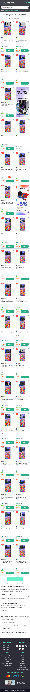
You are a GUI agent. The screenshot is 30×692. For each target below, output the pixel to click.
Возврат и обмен (7, 657)
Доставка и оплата (7, 659)
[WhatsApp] (23, 649)
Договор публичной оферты (22, 669)
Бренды (22, 661)
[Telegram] (20, 649)
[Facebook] (17, 646)
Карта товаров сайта (22, 667)
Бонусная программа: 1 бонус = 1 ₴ (7, 655)
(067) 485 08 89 (6, 645)
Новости (22, 657)
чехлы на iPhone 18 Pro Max (12, 10)
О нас (22, 655)
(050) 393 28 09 (6, 647)
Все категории (22, 663)
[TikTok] (26, 646)
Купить (10, 50)
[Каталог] (1, 2)
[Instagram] (23, 646)
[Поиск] (28, 7)
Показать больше (15, 578)
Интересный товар (7, 665)
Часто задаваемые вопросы (7, 663)
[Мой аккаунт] (26, 2)
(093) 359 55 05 (6, 649)
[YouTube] (20, 646)
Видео (22, 659)
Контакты (7, 661)
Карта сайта (22, 665)
